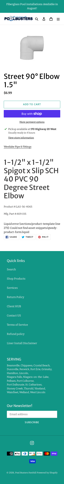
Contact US (14, 315)
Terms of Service (17, 324)
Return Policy (15, 297)
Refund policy (15, 334)
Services (12, 287)
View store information (21, 137)
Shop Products (16, 278)
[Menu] (58, 19)
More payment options (32, 122)
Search (11, 269)
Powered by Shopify (47, 472)
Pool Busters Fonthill (25, 472)
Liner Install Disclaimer (22, 343)
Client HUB (14, 306)
